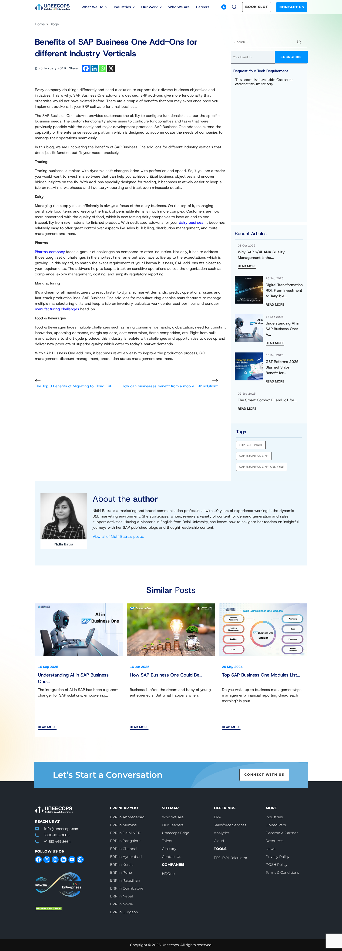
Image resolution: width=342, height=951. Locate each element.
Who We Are (179, 7)
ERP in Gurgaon (124, 912)
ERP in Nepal (121, 896)
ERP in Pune (121, 872)
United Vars (276, 825)
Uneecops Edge (175, 833)
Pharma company (50, 251)
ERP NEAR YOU (124, 808)
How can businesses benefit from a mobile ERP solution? (170, 386)
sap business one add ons (261, 467)
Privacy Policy (277, 856)
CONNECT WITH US (264, 774)
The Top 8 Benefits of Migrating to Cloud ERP (73, 386)
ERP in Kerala (122, 864)
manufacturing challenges (57, 309)
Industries (274, 817)
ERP (217, 817)
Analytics (221, 833)
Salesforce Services (230, 825)
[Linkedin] (94, 68)
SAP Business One (254, 456)
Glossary (169, 848)
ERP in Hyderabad (126, 856)
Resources (274, 841)
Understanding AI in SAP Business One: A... (282, 329)
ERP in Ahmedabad (127, 817)
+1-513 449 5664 (57, 841)
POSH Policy (276, 864)
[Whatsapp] (102, 68)
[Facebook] (86, 68)
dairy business (191, 222)
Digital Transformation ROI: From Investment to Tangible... (284, 290)
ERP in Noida (121, 904)
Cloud (219, 841)
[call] (223, 7)
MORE (271, 808)
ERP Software (251, 445)
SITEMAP (170, 808)
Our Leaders (172, 825)
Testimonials (188, 27)
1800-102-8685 (56, 835)
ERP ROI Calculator (230, 858)
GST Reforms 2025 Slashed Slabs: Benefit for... (282, 367)
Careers (202, 7)
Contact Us (291, 7)
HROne (168, 873)
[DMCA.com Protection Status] (69, 908)
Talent (167, 841)
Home (40, 24)
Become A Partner (282, 833)
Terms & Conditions (282, 872)
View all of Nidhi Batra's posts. (118, 536)
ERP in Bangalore (125, 841)
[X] (111, 68)
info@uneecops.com (62, 828)
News (265, 27)
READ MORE (247, 266)
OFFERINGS (224, 808)
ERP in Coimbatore (126, 888)
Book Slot (256, 7)
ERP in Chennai (123, 848)
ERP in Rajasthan (125, 880)
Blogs (100, 27)
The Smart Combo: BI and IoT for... (267, 400)
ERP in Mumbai (123, 825)
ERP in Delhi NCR (125, 833)
